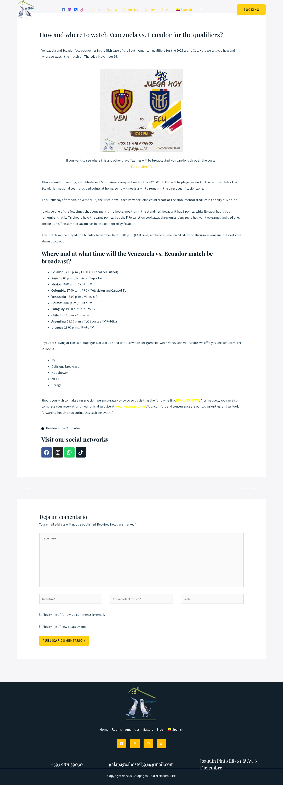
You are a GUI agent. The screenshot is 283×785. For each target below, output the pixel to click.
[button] (201, 9)
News (73, 43)
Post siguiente (253, 488)
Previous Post (29, 488)
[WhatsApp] (76, 10)
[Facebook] (63, 10)
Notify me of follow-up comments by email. (74, 614)
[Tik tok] (82, 10)
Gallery (150, 9)
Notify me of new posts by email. (66, 626)
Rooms (112, 9)
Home (95, 9)
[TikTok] (161, 743)
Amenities (130, 9)
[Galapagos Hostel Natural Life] (26, 9)
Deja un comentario (53, 43)
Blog (164, 9)
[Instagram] (69, 10)
